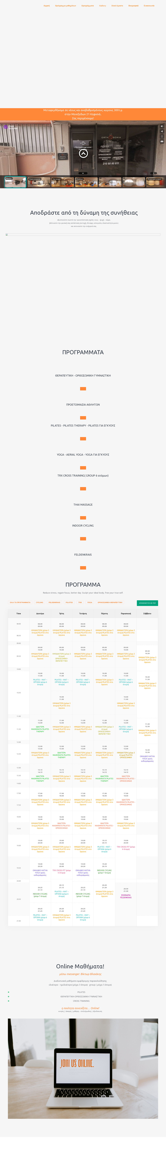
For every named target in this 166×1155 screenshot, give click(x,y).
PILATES (69, 602)
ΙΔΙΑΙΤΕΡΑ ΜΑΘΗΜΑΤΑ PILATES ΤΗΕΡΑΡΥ (40, 729)
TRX (80, 602)
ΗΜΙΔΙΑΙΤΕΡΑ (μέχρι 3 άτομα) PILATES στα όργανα (40, 632)
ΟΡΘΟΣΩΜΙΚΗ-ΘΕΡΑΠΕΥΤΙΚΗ (110, 602)
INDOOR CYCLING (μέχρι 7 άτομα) (40, 895)
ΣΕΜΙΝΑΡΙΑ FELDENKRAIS (126, 896)
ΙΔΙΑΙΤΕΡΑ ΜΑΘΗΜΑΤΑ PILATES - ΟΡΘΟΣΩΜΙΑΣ (125, 778)
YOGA (89, 602)
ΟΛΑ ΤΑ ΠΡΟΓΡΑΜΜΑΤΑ (20, 602)
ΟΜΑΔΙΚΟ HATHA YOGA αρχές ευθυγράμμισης (147, 758)
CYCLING (39, 602)
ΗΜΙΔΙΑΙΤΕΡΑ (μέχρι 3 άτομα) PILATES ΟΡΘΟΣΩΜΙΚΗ (126, 755)
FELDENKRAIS (54, 602)
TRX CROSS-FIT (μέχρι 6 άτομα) (62, 871)
